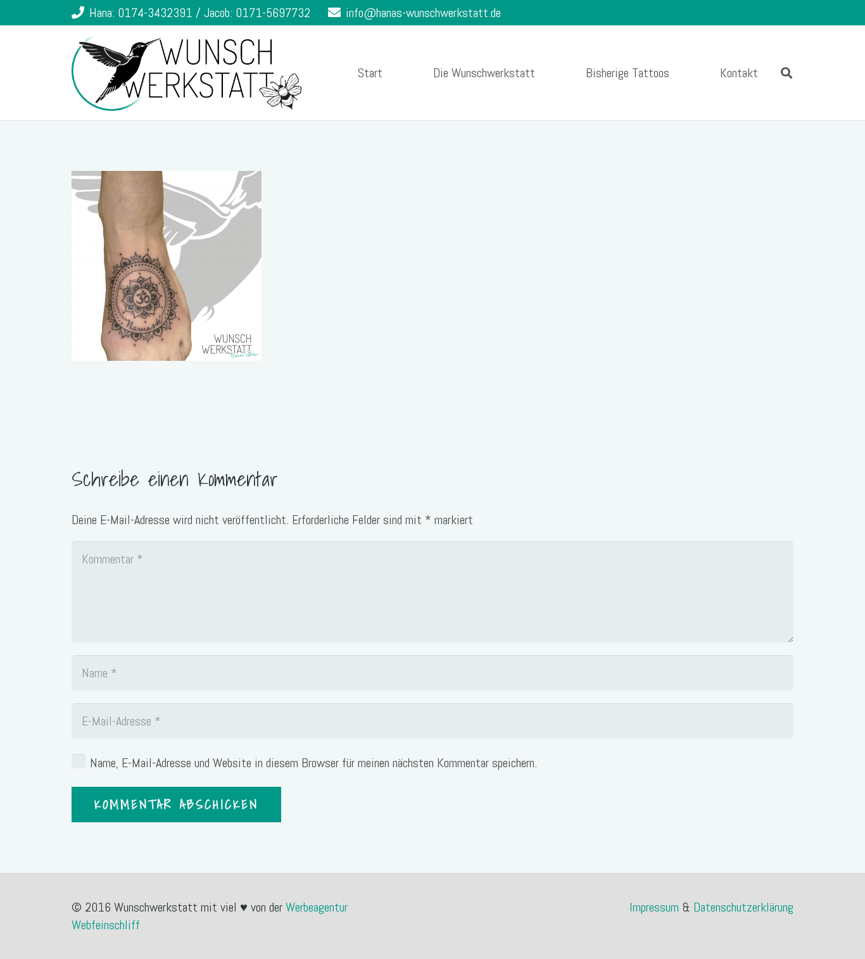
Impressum (655, 907)
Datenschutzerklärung (743, 907)
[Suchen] (786, 73)
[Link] (187, 73)
